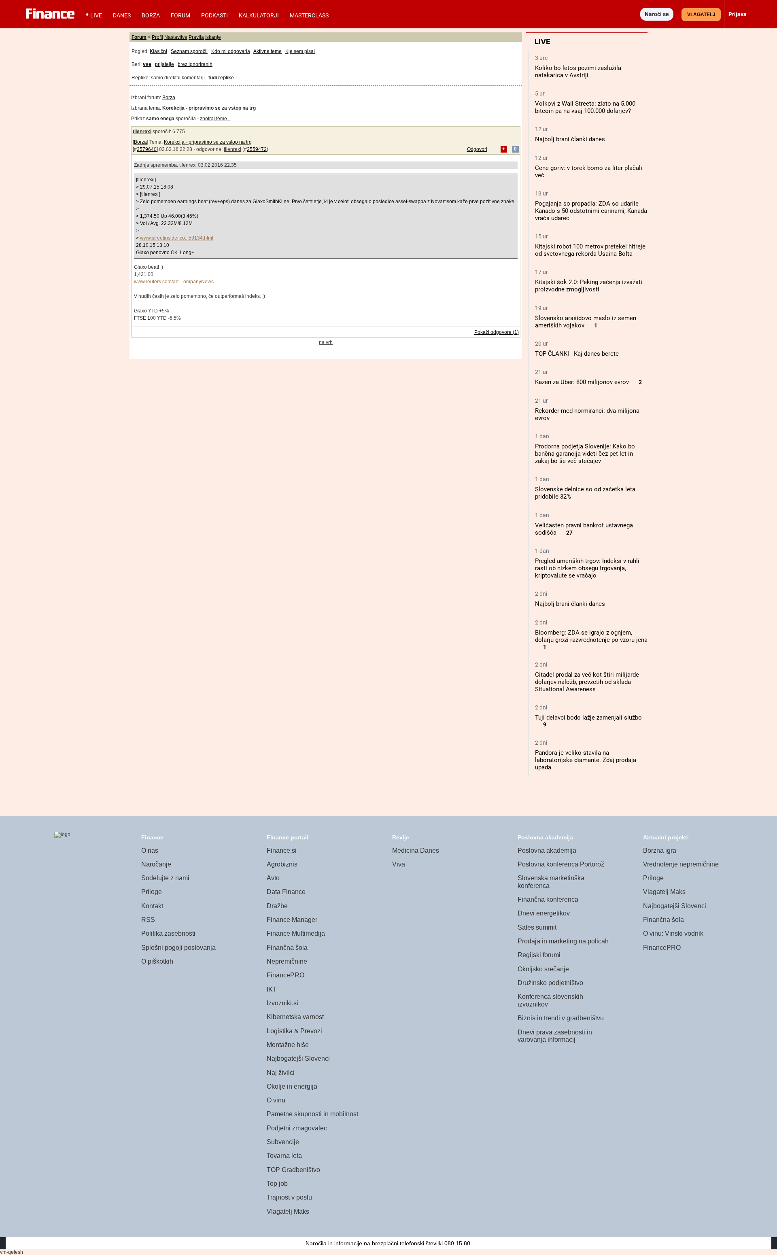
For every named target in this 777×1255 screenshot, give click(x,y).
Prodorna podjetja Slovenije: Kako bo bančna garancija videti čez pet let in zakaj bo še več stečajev (585, 454)
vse (147, 64)
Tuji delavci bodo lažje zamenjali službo (588, 717)
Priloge (151, 891)
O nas (149, 850)
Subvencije (283, 1141)
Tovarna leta (284, 1155)
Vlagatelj (701, 14)
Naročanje (156, 864)
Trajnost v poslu (289, 1197)
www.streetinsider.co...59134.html (176, 238)
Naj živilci (281, 1072)
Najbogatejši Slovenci (298, 1058)
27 (569, 532)
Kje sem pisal (300, 51)
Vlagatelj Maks (288, 1211)
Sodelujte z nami (165, 878)
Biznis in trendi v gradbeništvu (561, 1018)
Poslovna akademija (547, 850)
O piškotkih (157, 961)
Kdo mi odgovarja (230, 51)
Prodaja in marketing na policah (563, 941)
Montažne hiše (288, 1044)
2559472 (257, 149)
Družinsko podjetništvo (550, 982)
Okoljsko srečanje (543, 969)
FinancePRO (285, 975)
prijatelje (164, 64)
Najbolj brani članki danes (570, 139)
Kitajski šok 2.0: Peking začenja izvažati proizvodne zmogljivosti (588, 285)
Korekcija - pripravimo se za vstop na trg (208, 142)
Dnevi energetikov (544, 913)
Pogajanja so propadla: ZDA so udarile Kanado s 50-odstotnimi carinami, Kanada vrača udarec (591, 211)
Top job (277, 1183)
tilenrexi (142, 131)
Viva (398, 864)
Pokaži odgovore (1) (496, 332)
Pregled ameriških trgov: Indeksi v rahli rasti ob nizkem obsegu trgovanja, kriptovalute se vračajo (587, 568)
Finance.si (282, 850)
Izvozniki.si (282, 1003)
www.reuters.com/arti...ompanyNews (174, 282)
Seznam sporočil (189, 51)
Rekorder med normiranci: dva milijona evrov (587, 414)
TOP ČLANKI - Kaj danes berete (577, 353)
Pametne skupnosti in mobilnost (312, 1114)
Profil (157, 37)
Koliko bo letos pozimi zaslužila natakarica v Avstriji (578, 71)
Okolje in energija (292, 1086)
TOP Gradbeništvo (293, 1169)
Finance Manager (292, 919)
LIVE (96, 15)
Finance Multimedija (296, 933)
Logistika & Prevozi (294, 1031)
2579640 (147, 149)
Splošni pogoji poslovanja (178, 947)
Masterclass (309, 15)
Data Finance (286, 891)
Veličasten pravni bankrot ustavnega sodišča (584, 529)
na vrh (326, 342)
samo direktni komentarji (178, 78)
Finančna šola (287, 947)
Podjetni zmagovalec (297, 1128)
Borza (151, 15)
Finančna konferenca (548, 899)
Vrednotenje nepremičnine (681, 864)
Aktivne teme (267, 51)
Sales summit (537, 927)
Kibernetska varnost (295, 1016)
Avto (273, 878)
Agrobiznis (282, 864)
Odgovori (477, 149)
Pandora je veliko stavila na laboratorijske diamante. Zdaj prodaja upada (585, 760)
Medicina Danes (415, 850)
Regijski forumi (539, 954)
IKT (272, 989)
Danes (122, 15)
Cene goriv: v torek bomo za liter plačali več (588, 171)
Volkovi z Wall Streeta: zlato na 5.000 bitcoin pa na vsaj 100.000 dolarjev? (585, 107)
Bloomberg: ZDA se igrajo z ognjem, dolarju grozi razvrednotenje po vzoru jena (591, 636)
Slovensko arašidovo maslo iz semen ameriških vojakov (585, 321)
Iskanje (213, 37)
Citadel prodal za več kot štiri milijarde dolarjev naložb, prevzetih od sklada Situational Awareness (587, 682)
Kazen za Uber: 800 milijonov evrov (582, 382)
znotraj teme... (215, 118)
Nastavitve (175, 37)
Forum (180, 15)
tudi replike (221, 78)
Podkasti (214, 15)
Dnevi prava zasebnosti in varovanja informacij (555, 1036)
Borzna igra (659, 850)
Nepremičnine (287, 961)
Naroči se (657, 14)
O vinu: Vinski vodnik (673, 933)
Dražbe (277, 905)
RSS (148, 919)
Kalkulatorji (259, 15)
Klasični (158, 51)
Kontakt (152, 905)
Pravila (196, 37)
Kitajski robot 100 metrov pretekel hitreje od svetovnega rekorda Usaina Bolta (590, 250)
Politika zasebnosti (168, 933)
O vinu (276, 1100)
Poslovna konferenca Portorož (561, 864)
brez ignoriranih (195, 64)
